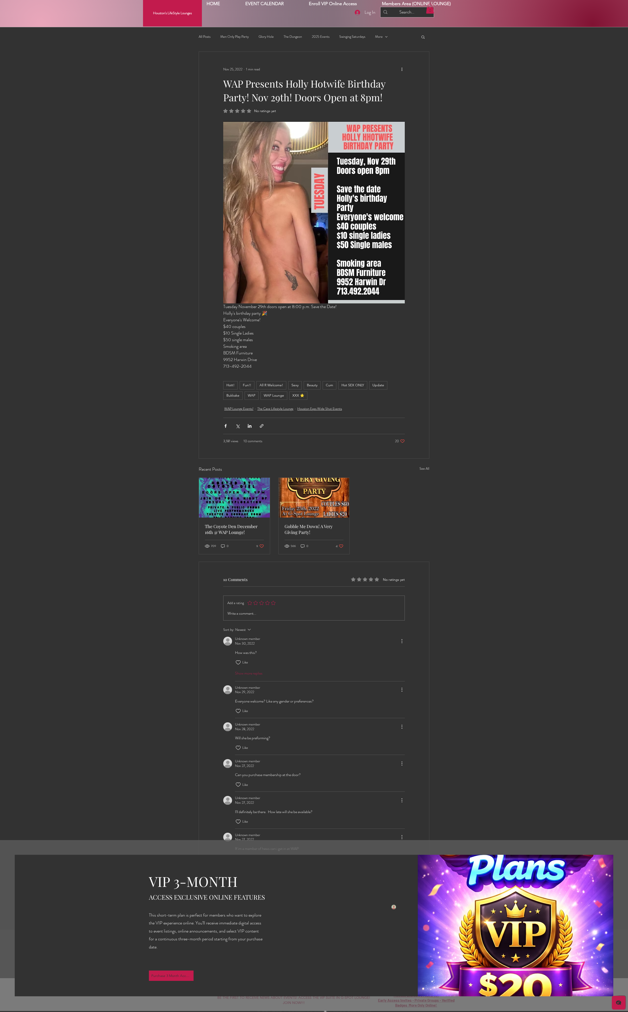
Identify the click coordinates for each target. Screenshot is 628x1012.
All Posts (204, 36)
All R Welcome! (271, 385)
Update (378, 385)
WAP (251, 395)
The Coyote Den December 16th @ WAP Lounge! (231, 529)
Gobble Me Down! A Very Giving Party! (309, 529)
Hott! (230, 385)
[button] (416, 4)
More (379, 36)
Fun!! (247, 385)
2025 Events (320, 36)
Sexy (295, 385)
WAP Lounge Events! (238, 408)
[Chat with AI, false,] (619, 1003)
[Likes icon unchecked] (238, 662)
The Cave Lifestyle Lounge (275, 408)
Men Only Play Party (234, 36)
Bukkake (232, 395)
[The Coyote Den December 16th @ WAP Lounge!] (234, 498)
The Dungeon (293, 36)
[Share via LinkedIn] (249, 426)
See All (424, 468)
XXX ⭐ (298, 395)
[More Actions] (402, 641)
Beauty (312, 385)
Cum (329, 385)
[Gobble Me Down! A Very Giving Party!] (314, 498)
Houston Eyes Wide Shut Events (319, 408)
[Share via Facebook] (225, 426)
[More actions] (402, 69)
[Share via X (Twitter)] (237, 426)
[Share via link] (261, 426)
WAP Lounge (274, 395)
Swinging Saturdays (352, 36)
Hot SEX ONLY (352, 385)
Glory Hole (266, 36)
